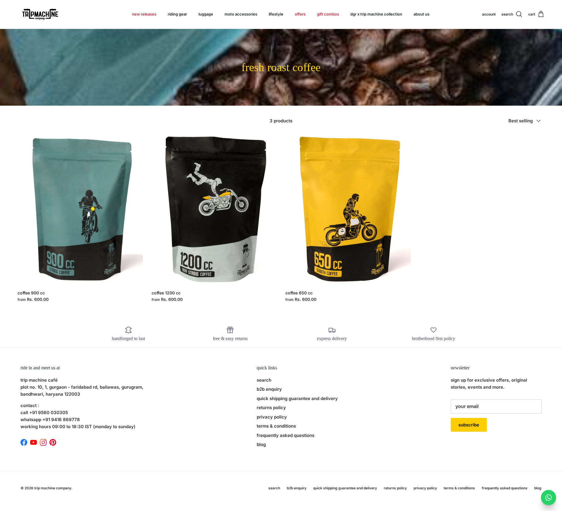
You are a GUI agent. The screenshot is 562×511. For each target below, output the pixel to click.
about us (421, 14)
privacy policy (272, 417)
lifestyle (276, 14)
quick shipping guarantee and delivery (297, 398)
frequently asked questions (285, 435)
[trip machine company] (39, 14)
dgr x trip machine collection (376, 14)
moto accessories (241, 14)
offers (300, 14)
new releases (144, 14)
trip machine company (52, 488)
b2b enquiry (269, 389)
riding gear (177, 14)
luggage (205, 14)
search (264, 380)
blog (261, 444)
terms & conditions (276, 426)
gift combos (328, 14)
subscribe (468, 425)
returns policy (271, 407)
